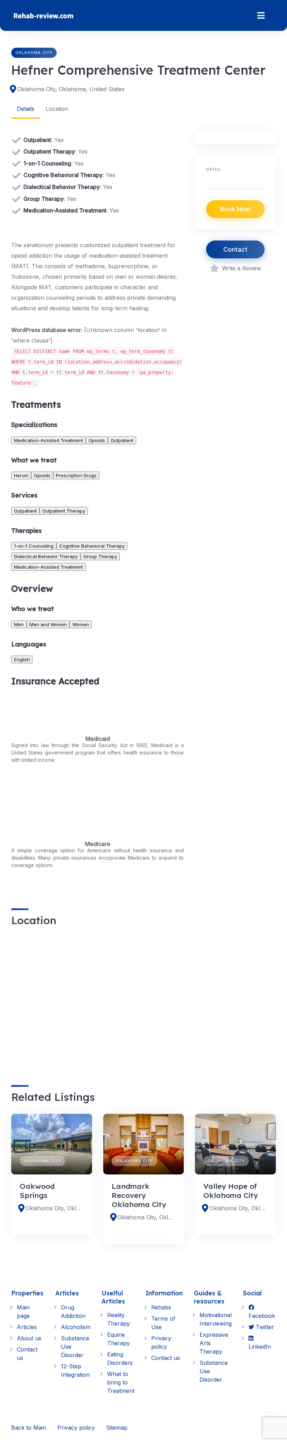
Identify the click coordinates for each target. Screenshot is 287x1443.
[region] (97, 1000)
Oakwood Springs (37, 1190)
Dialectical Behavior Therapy (46, 556)
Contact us (165, 1357)
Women (80, 624)
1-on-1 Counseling (34, 546)
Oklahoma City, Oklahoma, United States (71, 89)
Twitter (264, 1326)
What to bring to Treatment (120, 1382)
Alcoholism (75, 1326)
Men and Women (48, 624)
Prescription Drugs (76, 475)
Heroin (21, 475)
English (22, 659)
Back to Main (28, 1427)
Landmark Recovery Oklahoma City (139, 1195)
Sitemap (116, 1427)
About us (29, 1338)
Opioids (97, 440)
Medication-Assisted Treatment (48, 440)
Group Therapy (100, 556)
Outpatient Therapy (63, 511)
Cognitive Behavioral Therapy (92, 546)
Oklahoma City (33, 52)
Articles (27, 1326)
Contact (235, 249)
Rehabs (161, 1307)
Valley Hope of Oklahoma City (230, 1190)
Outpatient (122, 440)
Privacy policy (76, 1427)
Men (19, 624)
